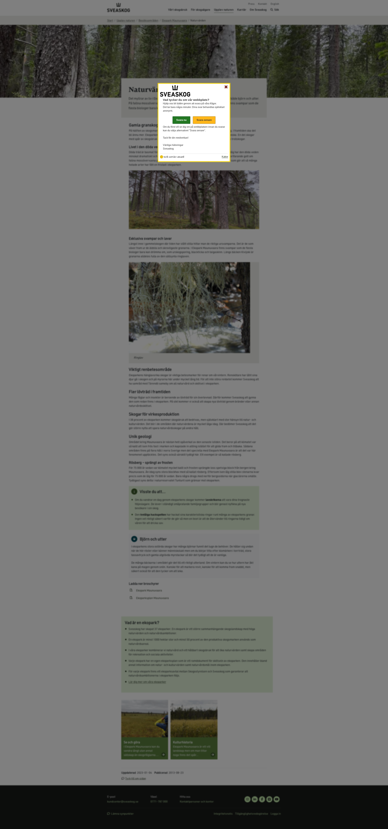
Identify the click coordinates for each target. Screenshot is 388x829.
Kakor (225, 156)
